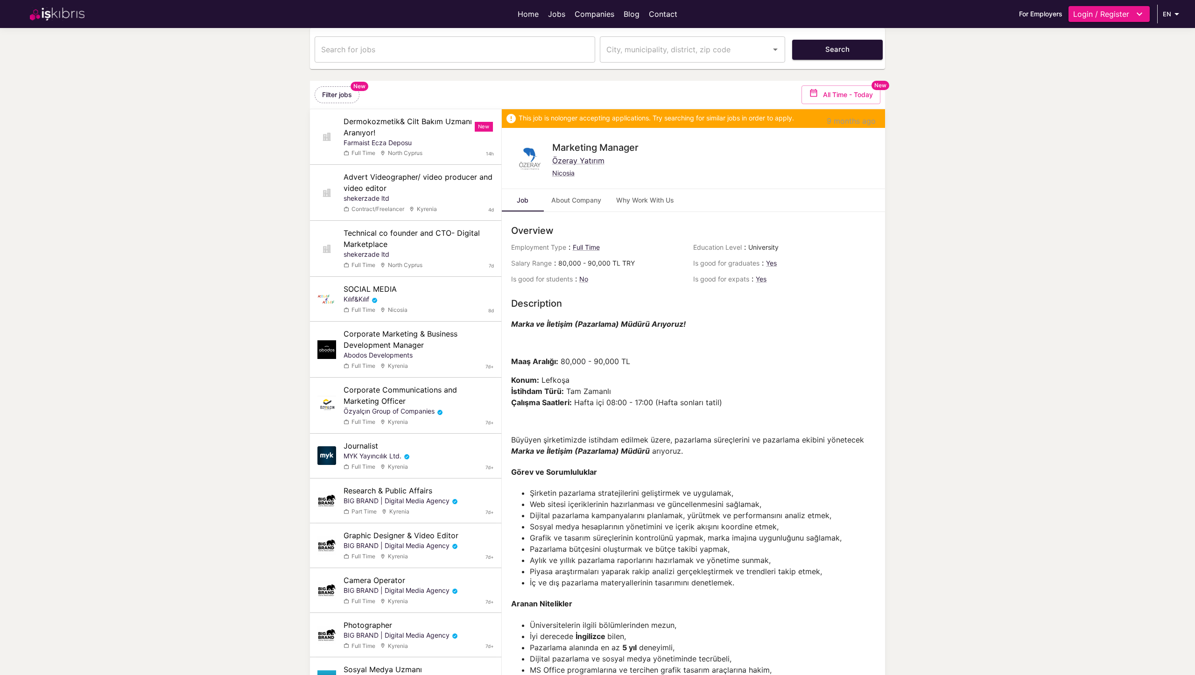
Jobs (556, 14)
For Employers (1040, 14)
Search (837, 49)
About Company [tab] (576, 200)
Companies (594, 14)
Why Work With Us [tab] (645, 200)
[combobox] (685, 49)
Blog (632, 14)
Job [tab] (522, 200)
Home (528, 14)
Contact (663, 14)
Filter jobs (337, 94)
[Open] (775, 49)
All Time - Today (848, 94)
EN (1167, 14)
